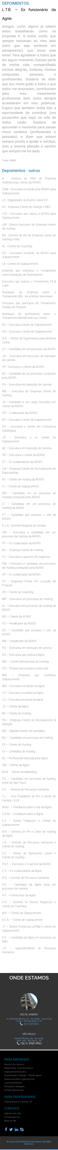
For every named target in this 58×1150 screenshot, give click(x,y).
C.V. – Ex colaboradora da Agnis (22, 871)
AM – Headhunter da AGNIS (19, 641)
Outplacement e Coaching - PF (18, 1102)
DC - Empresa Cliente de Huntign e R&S (26, 207)
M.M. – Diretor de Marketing (19, 772)
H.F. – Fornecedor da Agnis (19, 895)
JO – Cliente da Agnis (15, 706)
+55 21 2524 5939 (31, 1024)
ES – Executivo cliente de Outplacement (27, 324)
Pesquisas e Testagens (14, 1086)
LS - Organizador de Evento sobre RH (25, 200)
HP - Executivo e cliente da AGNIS (23, 366)
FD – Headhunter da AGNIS (19, 623)
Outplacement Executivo (15, 1072)
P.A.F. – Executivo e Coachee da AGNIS (26, 864)
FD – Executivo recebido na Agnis (23, 692)
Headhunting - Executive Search (18, 1068)
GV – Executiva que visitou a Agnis (23, 654)
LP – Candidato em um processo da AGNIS (29, 349)
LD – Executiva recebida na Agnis (22, 699)
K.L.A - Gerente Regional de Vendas (24, 525)
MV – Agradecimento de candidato (23, 731)
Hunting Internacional (13, 1090)
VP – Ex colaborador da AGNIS (21, 574)
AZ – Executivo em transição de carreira (26, 448)
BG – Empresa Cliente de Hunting (22, 550)
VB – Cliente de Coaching (17, 592)
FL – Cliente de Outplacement (20, 486)
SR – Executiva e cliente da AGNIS (23, 455)
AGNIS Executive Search (31, 1142)
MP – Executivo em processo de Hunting (27, 599)
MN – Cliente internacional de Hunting (25, 661)
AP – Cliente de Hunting (16, 713)
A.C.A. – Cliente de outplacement (22, 919)
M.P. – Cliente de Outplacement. (22, 913)
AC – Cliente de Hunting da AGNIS (23, 479)
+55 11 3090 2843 (31, 1043)
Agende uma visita (12, 1113)
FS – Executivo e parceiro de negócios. (26, 557)
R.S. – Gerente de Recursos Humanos (25, 877)
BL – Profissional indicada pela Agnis (25, 758)
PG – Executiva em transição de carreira (27, 648)
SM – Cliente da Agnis (15, 765)
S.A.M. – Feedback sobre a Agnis (22, 814)
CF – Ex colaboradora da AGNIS (22, 462)
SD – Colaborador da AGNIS (19, 413)
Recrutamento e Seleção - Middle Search (23, 1075)
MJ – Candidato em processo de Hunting (27, 737)
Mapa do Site (10, 1121)
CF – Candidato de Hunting (18, 751)
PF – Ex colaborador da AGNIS (21, 543)
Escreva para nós (12, 1117)
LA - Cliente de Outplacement (20, 263)
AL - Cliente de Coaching (17, 246)
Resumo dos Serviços (14, 1064)
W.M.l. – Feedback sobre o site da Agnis (27, 807)
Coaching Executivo (13, 1083)
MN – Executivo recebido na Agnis (23, 686)
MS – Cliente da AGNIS (16, 616)
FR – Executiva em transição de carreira (27, 384)
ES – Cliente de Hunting (16, 744)
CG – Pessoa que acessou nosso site (25, 668)
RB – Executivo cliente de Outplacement (27, 331)
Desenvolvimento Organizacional (19, 1079)
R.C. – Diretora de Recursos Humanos (25, 789)
